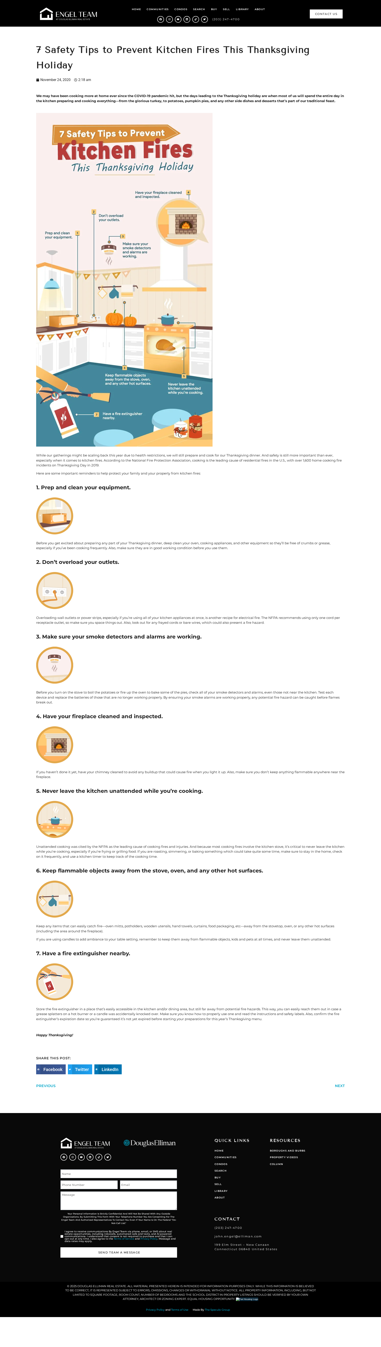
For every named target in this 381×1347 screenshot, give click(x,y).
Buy (214, 9)
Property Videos (284, 1157)
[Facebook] (160, 19)
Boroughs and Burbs (288, 1150)
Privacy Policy (148, 1238)
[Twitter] (204, 19)
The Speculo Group (217, 1309)
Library (242, 9)
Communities (158, 9)
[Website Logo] (68, 14)
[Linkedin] (186, 19)
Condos (180, 9)
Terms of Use (179, 1309)
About (260, 9)
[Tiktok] (195, 19)
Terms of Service (124, 1238)
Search (199, 9)
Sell (226, 9)
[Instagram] (169, 19)
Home (136, 9)
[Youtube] (178, 19)
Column (276, 1164)
